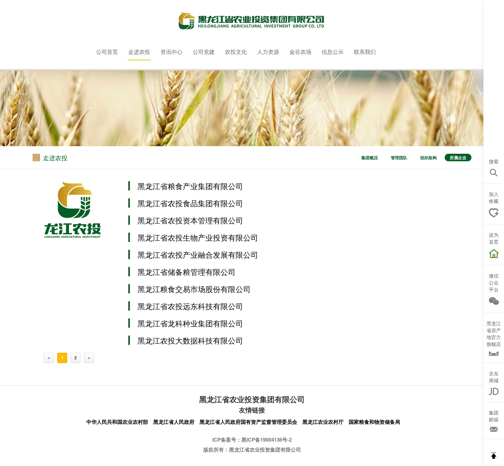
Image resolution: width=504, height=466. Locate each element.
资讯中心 (171, 52)
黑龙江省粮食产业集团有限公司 (190, 185)
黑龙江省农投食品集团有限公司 (190, 203)
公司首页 (107, 52)
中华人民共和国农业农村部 (117, 422)
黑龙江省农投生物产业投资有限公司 (197, 237)
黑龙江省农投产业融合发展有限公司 (197, 254)
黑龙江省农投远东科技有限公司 (190, 306)
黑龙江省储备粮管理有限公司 (186, 271)
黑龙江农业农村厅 (323, 422)
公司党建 (204, 52)
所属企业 (458, 157)
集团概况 (369, 157)
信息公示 (333, 52)
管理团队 (399, 157)
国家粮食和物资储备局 (374, 422)
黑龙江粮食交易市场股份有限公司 (194, 288)
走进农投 (139, 52)
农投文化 (236, 52)
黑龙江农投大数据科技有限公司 (190, 340)
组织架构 (428, 157)
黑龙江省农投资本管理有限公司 (190, 220)
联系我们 (365, 52)
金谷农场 (300, 52)
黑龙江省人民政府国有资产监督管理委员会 (248, 422)
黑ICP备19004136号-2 (266, 439)
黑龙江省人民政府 (173, 422)
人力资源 (268, 52)
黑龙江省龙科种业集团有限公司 (190, 323)
